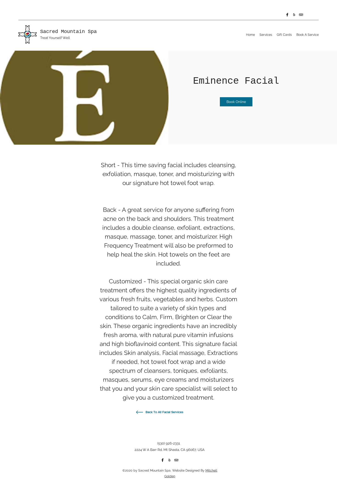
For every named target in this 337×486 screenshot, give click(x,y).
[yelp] (294, 14)
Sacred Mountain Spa (68, 32)
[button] (265, 34)
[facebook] (287, 14)
